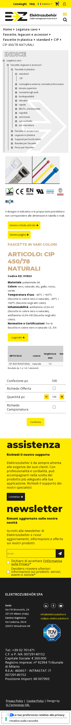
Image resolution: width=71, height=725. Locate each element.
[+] (62, 396)
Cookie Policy (35, 701)
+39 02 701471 (23, 650)
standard (43, 39)
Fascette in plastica (18, 39)
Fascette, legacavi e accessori (25, 34)
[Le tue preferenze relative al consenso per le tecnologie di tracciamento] (6, 719)
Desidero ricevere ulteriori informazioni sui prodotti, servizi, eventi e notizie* (36, 571)
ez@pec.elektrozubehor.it (55, 618)
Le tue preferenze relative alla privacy (38, 715)
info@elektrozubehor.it (53, 614)
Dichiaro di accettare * (36, 562)
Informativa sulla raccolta (21, 720)
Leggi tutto (17, 337)
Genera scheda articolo (23, 225)
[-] (46, 396)
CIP (56, 39)
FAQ (32, 4)
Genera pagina (18, 234)
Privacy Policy (14, 701)
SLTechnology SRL (18, 705)
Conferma (35, 422)
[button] (64, 14)
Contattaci (15, 496)
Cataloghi (20, 4)
